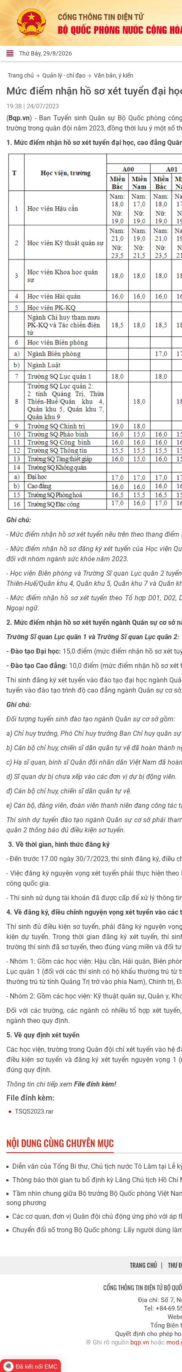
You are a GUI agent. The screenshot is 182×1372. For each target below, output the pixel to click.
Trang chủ (21, 75)
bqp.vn (139, 1342)
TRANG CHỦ (143, 1265)
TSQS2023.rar (34, 1111)
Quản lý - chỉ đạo (63, 75)
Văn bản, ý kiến (113, 75)
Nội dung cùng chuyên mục (60, 1143)
